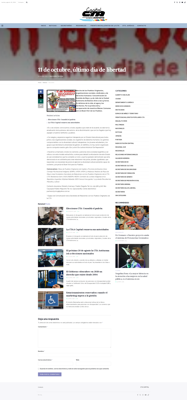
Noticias (52, 26)
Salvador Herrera (122, 158)
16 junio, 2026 (71, 277)
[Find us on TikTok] (185, 2)
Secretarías (66, 26)
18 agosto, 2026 (71, 211)
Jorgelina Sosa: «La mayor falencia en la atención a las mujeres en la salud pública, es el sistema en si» (131, 276)
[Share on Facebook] (40, 91)
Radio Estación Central (124, 143)
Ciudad (118, 99)
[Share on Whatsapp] (40, 101)
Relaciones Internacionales (126, 154)
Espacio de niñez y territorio (126, 113)
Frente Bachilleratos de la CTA (104, 26)
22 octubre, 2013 (43, 76)
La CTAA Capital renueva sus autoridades (64, 122)
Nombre (41, 351)
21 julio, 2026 (71, 256)
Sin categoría (120, 195)
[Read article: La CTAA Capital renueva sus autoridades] (50, 237)
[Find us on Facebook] (174, 2)
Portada (118, 139)
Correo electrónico (45, 360)
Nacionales (53, 76)
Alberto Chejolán (122, 95)
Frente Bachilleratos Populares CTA (129, 117)
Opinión (118, 136)
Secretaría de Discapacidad (125, 169)
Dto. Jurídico (128, 26)
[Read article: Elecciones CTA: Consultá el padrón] (50, 216)
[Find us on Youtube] (182, 2)
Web (77, 360)
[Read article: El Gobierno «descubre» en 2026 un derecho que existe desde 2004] (50, 279)
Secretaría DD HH (121, 162)
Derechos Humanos (122, 106)
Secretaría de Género (123, 177)
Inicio (43, 26)
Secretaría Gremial (123, 184)
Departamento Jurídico (124, 102)
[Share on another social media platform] (40, 105)
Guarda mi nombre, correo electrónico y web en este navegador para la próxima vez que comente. (74, 368)
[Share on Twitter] (40, 96)
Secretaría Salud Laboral (125, 188)
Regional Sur (120, 147)
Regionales (81, 26)
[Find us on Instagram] (179, 2)
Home (39, 82)
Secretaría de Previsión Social (127, 180)
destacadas (119, 110)
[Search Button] (26, 2)
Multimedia (119, 125)
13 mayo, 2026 (71, 298)
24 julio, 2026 (71, 232)
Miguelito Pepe (121, 121)
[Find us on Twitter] (177, 2)
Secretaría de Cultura (124, 165)
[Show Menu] (2, 25)
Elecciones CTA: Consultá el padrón (61, 119)
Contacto (21, 2)
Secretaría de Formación (125, 173)
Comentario (43, 327)
